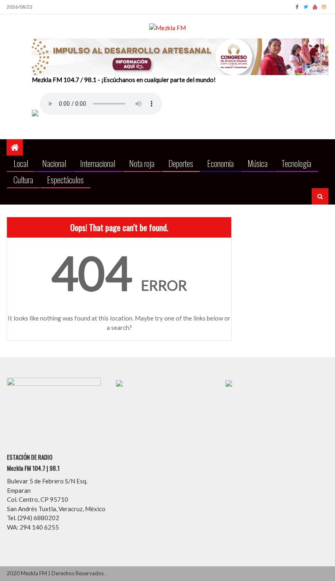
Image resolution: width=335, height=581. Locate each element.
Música (258, 163)
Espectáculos (65, 179)
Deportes (180, 163)
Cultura (23, 179)
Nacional (54, 163)
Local (20, 163)
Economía (220, 163)
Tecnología (296, 163)
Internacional (97, 163)
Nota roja (141, 163)
